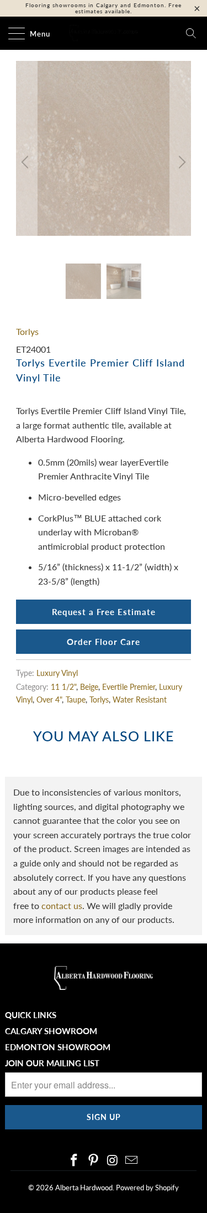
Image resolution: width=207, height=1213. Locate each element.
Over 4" (49, 699)
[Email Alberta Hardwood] (132, 1161)
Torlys (27, 331)
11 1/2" (63, 686)
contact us (61, 905)
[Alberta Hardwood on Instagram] (112, 1161)
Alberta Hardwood (84, 1187)
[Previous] (26, 162)
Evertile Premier (128, 686)
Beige (89, 686)
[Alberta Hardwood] (104, 33)
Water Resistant (140, 699)
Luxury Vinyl (57, 673)
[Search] (191, 33)
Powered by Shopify (147, 1187)
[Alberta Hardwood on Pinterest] (93, 1161)
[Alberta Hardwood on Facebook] (74, 1161)
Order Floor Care (103, 642)
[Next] (180, 162)
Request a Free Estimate (104, 612)
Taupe (76, 699)
